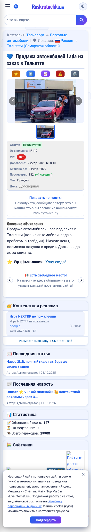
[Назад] (13, 101)
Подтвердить (45, 520)
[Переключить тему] (83, 6)
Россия (66, 40)
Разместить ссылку (33, 341)
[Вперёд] (78, 101)
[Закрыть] (83, 474)
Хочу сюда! (55, 262)
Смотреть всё (62, 341)
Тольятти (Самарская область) (33, 46)
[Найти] (81, 20)
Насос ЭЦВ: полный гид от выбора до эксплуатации (37, 364)
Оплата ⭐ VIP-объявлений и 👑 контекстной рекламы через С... (43, 394)
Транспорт (35, 35)
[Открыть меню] (8, 6)
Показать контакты (45, 198)
